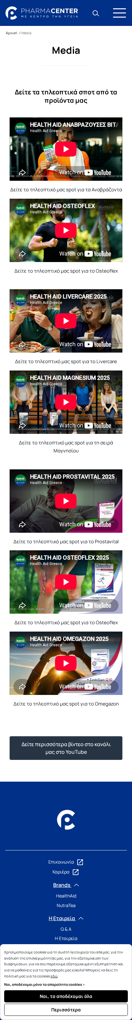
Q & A (66, 929)
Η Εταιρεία (66, 938)
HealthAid (66, 896)
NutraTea (66, 905)
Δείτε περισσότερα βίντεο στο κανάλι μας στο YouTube (66, 748)
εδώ (54, 976)
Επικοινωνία (61, 862)
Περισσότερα (66, 1010)
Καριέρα (61, 872)
